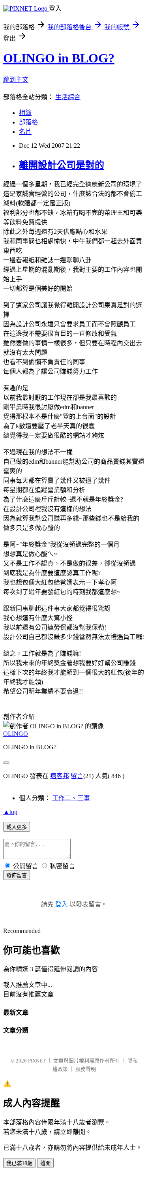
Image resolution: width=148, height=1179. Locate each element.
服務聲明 (85, 1069)
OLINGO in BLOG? (58, 58)
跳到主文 (15, 79)
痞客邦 (59, 776)
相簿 (25, 112)
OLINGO (15, 733)
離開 (45, 1163)
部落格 (28, 122)
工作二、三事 (71, 798)
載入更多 (16, 827)
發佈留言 (16, 875)
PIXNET (37, 1061)
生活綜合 (68, 97)
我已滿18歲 (19, 1163)
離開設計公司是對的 (61, 165)
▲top (10, 812)
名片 (25, 131)
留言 (77, 776)
